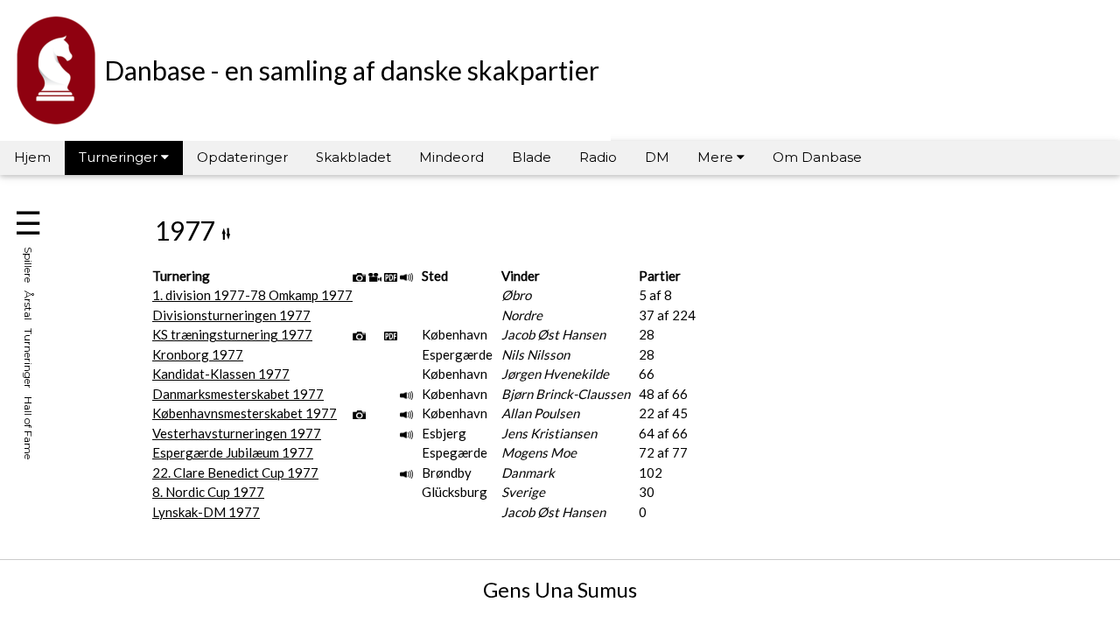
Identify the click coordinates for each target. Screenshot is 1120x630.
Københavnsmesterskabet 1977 (244, 413)
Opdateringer (242, 157)
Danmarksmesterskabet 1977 (238, 394)
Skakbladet (353, 157)
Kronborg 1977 (197, 354)
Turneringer (120, 157)
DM (657, 157)
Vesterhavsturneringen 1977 (236, 433)
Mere (717, 157)
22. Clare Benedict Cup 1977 (235, 472)
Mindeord (451, 157)
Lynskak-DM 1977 (206, 512)
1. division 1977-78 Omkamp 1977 (252, 295)
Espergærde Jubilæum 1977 (232, 452)
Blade (531, 157)
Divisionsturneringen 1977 (231, 315)
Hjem (32, 157)
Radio (598, 157)
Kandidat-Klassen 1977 (221, 374)
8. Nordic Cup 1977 (208, 492)
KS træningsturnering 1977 (232, 334)
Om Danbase (817, 157)
